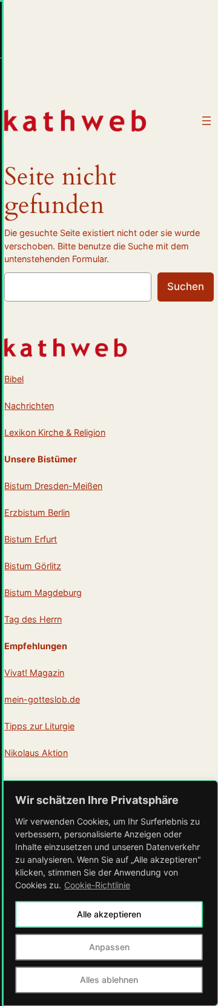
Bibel (14, 379)
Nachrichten (29, 405)
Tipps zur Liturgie (39, 726)
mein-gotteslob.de (42, 699)
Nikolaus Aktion (36, 753)
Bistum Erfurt (30, 539)
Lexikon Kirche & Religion (54, 432)
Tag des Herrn (33, 619)
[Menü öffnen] (206, 120)
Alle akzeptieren (109, 914)
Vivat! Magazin (34, 672)
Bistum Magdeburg (43, 592)
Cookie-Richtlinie (97, 885)
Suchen (185, 286)
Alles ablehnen (109, 979)
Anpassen (109, 947)
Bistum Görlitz (32, 566)
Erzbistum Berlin (37, 512)
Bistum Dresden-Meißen (53, 486)
